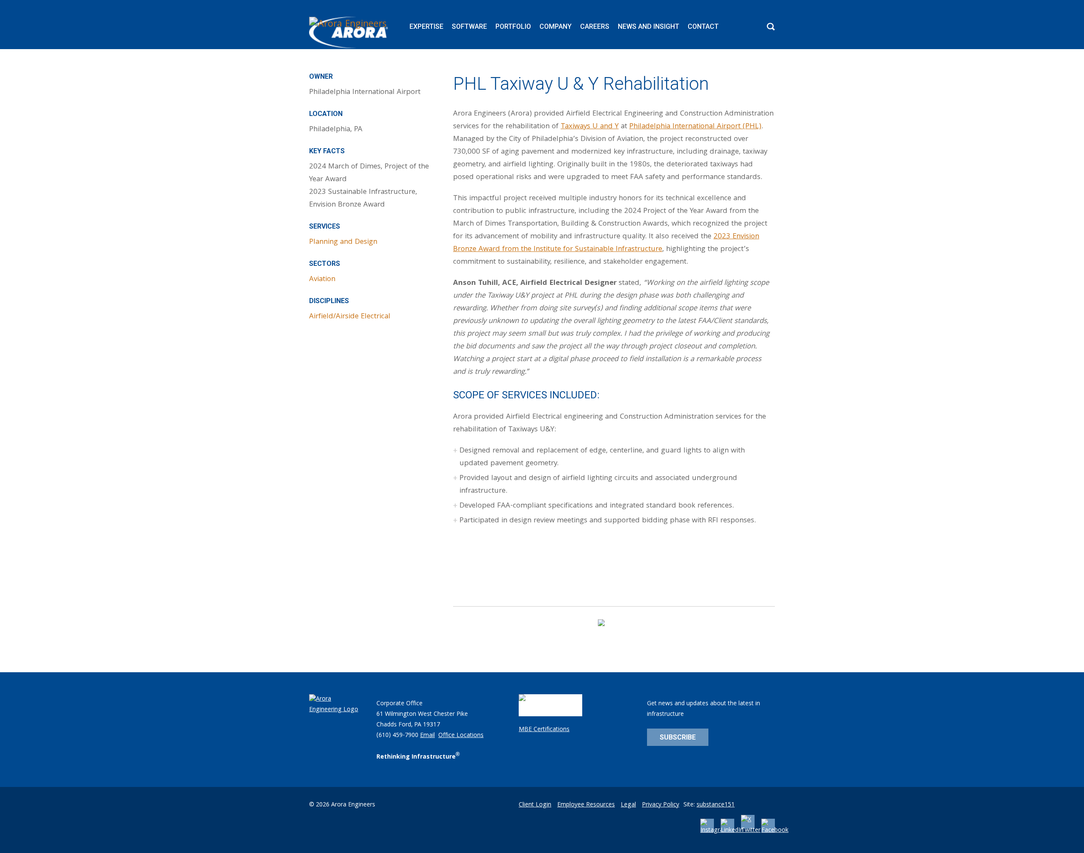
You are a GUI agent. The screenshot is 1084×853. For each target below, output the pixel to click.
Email (427, 736)
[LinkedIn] (732, 830)
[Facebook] (774, 830)
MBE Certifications (544, 730)
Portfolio (513, 26)
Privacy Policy (660, 805)
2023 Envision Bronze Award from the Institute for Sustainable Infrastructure (606, 243)
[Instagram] (714, 830)
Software (469, 26)
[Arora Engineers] (349, 32)
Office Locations (461, 736)
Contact (703, 26)
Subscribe (678, 737)
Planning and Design (343, 242)
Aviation (322, 279)
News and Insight (648, 26)
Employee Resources (586, 805)
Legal (628, 805)
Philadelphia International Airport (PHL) (695, 127)
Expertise (426, 26)
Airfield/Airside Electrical (349, 317)
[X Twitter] (750, 830)
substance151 (716, 805)
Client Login (535, 805)
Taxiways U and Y (590, 127)
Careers (594, 26)
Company (555, 26)
